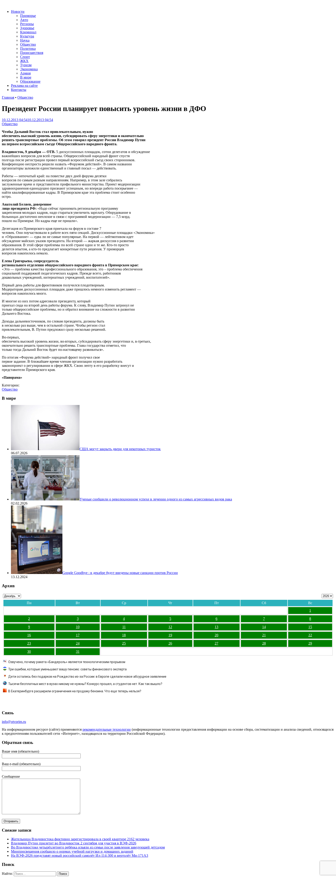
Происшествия (31, 53)
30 (29, 651)
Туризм (26, 65)
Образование (30, 81)
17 (78, 635)
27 (216, 643)
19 (170, 635)
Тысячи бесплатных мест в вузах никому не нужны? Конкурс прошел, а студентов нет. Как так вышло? (85, 684)
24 (78, 643)
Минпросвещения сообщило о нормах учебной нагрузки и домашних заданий (72, 851)
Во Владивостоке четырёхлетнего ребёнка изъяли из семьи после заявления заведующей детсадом (88, 847)
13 (216, 627)
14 (264, 627)
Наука (24, 40)
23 (29, 643)
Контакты (18, 90)
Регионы (27, 24)
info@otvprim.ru (14, 722)
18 (124, 635)
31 (78, 651)
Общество (28, 44)
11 (124, 627)
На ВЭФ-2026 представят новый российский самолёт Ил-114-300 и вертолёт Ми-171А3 (79, 855)
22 (310, 635)
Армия (25, 73)
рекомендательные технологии (107, 729)
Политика (28, 48)
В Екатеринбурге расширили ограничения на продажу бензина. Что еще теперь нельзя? (74, 691)
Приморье (28, 16)
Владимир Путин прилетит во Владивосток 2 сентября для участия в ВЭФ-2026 (73, 843)
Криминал (28, 32)
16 (29, 635)
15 (310, 627)
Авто (24, 20)
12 (170, 627)
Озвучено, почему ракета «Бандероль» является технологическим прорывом (66, 662)
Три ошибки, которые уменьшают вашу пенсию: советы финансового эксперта (67, 669)
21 (264, 635)
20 (216, 635)
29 (310, 643)
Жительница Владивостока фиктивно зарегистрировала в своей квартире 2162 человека (80, 839)
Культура (27, 36)
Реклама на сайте (24, 85)
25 (124, 643)
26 (170, 643)
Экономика (29, 69)
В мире (25, 77)
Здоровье (27, 28)
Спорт (25, 57)
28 (264, 643)
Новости (17, 11)
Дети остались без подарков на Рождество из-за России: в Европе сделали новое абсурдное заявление (87, 676)
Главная (8, 97)
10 (78, 627)
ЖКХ (24, 61)
